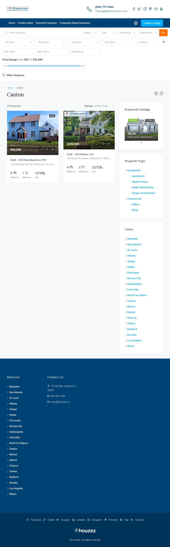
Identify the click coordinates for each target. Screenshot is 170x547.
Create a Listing (152, 23)
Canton (131, 300)
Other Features (15, 75)
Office (135, 204)
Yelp (126, 520)
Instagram (97, 520)
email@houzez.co (60, 402)
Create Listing (25, 23)
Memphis (132, 238)
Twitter (51, 520)
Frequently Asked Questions (75, 23)
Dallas (130, 267)
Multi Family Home (143, 187)
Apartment (138, 176)
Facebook (36, 520)
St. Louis (132, 250)
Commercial (134, 198)
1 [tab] (143, 143)
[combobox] (90, 32)
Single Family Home (143, 193)
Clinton (131, 323)
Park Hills (132, 289)
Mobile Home (140, 181)
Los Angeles (134, 340)
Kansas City (134, 278)
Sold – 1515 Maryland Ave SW (28, 160)
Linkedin (81, 520)
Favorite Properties (46, 23)
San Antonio (134, 244)
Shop (135, 210)
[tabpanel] (141, 128)
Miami (130, 346)
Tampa (131, 261)
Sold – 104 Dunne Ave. (80, 154)
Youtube (139, 520)
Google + (65, 520)
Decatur (132, 334)
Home (11, 23)
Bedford (132, 329)
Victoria (131, 317)
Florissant (133, 272)
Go (163, 32)
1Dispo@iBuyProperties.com (111, 11)
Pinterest (113, 520)
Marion (131, 306)
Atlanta (131, 255)
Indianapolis (134, 283)
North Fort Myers (137, 295)
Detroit (131, 312)
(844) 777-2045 (104, 6)
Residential (133, 170)
